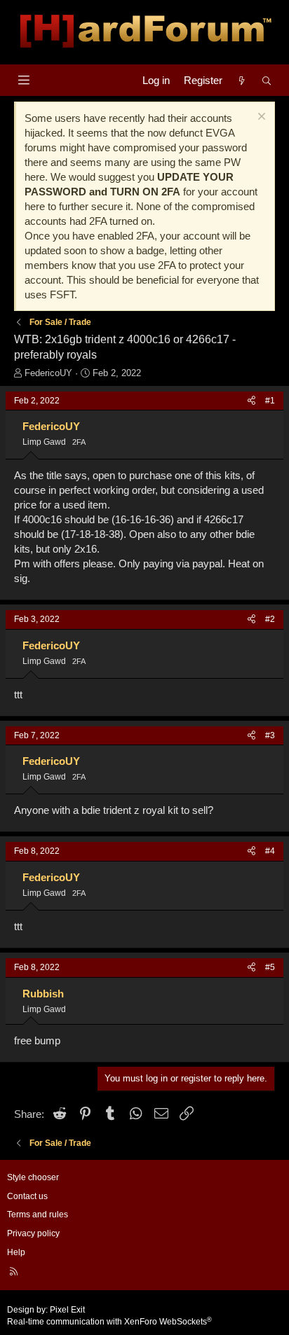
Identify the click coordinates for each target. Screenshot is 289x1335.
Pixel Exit (67, 1310)
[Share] (251, 401)
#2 (270, 619)
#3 (270, 735)
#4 (270, 851)
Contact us (27, 1196)
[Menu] (23, 80)
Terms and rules (37, 1214)
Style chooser (33, 1177)
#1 (270, 401)
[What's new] (241, 80)
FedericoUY (48, 373)
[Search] (267, 80)
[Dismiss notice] (260, 118)
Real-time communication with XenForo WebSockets (109, 1322)
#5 (270, 967)
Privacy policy (33, 1233)
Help (16, 1252)
